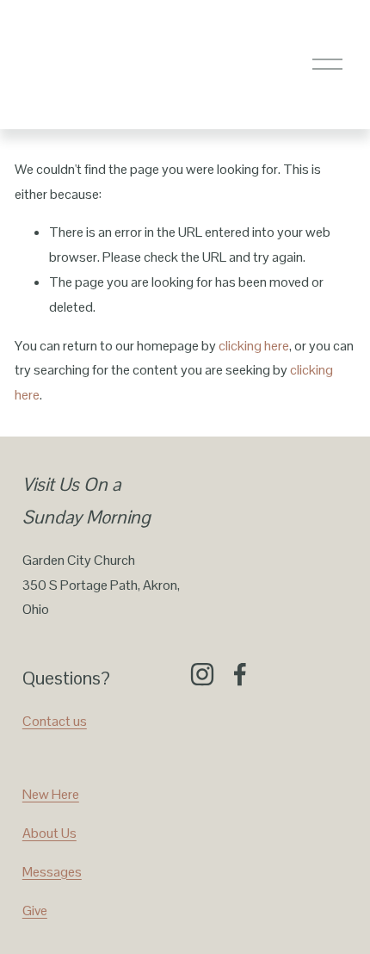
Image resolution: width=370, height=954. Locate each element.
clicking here (254, 346)
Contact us (54, 721)
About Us (49, 833)
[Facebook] (240, 674)
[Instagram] (202, 674)
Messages (52, 872)
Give (34, 910)
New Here (50, 794)
